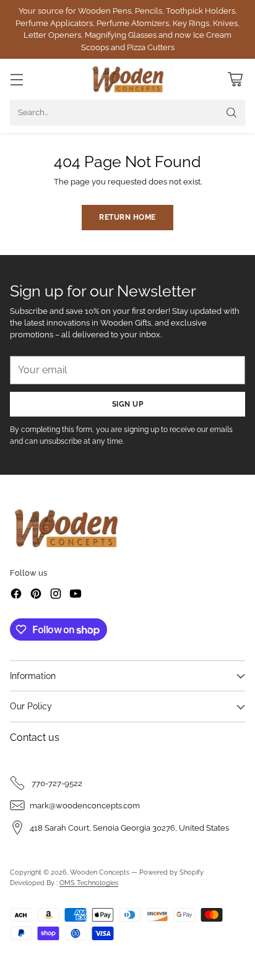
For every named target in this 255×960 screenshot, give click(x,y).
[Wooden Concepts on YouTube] (75, 595)
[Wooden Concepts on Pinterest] (35, 595)
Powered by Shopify (171, 872)
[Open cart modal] (235, 79)
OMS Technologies (88, 882)
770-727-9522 (56, 783)
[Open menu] (16, 79)
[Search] (231, 113)
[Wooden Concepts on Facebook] (16, 595)
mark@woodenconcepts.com (85, 805)
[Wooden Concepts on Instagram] (55, 595)
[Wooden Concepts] (127, 79)
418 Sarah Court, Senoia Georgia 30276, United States (129, 827)
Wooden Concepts (99, 872)
